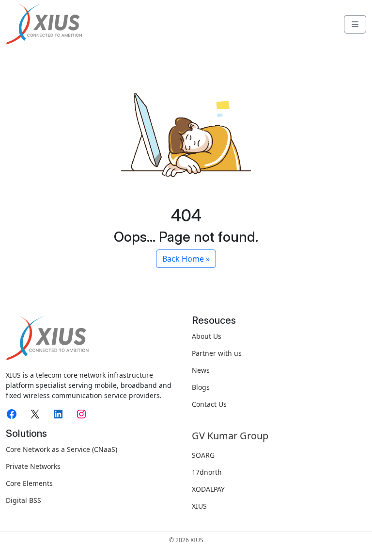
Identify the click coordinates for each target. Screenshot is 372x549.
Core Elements (29, 483)
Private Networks (33, 466)
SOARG (203, 455)
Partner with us (217, 353)
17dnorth (207, 472)
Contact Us (209, 404)
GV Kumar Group (230, 435)
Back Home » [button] (186, 258)
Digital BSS (23, 500)
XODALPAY (208, 489)
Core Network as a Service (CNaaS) (61, 449)
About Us (206, 336)
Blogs (201, 387)
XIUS (199, 506)
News (201, 370)
